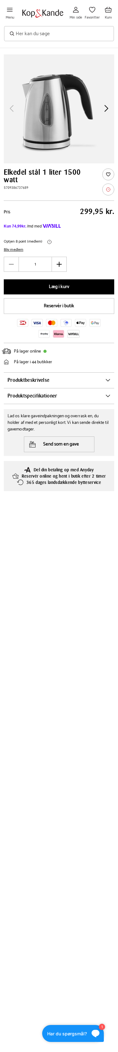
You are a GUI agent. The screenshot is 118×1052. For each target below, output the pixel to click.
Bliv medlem (13, 250)
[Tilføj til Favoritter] (108, 174)
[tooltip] (108, 189)
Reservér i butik (59, 306)
